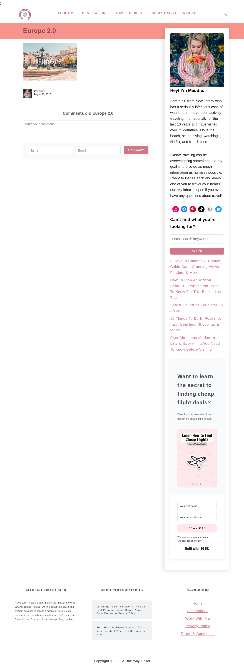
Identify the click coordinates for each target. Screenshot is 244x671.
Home (198, 603)
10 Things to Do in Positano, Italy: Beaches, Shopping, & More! (195, 324)
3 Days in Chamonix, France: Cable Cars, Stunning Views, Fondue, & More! (195, 267)
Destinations (197, 611)
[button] (197, 458)
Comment (136, 150)
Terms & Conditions (198, 634)
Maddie (41, 90)
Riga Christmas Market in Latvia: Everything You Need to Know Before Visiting (195, 343)
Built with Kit (197, 548)
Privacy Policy (197, 626)
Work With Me (197, 618)
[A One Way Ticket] (25, 14)
